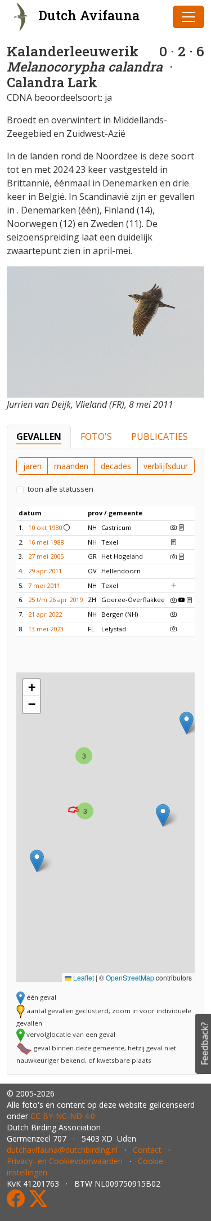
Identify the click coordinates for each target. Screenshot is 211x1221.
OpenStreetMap (130, 977)
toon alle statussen (60, 489)
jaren (32, 466)
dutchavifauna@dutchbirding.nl (62, 1149)
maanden (71, 466)
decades (116, 466)
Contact (147, 1149)
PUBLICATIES (159, 436)
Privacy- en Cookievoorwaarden (65, 1161)
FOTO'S (96, 436)
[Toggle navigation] (188, 17)
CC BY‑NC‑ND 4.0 (62, 1116)
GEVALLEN (38, 436)
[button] (163, 815)
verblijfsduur (165, 466)
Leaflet (82, 977)
